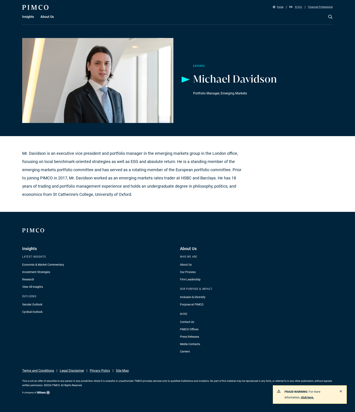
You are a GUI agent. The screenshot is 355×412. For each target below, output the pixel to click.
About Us (186, 264)
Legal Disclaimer (72, 371)
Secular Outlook (32, 304)
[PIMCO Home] (35, 7)
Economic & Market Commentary (43, 264)
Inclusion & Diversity (192, 297)
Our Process (188, 272)
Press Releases (189, 336)
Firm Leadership (190, 279)
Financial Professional (320, 7)
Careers (185, 351)
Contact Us (187, 322)
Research (28, 279)
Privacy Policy (100, 371)
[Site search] (330, 20)
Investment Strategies (36, 272)
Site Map (122, 371)
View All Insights (32, 286)
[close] (340, 391)
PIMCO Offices (189, 329)
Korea (280, 7)
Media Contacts (190, 344)
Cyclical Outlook (32, 311)
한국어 (298, 7)
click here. (307, 397)
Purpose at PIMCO (192, 304)
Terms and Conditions (38, 371)
